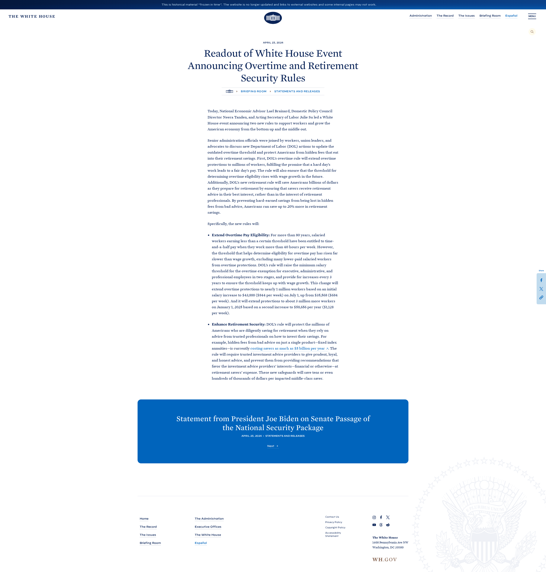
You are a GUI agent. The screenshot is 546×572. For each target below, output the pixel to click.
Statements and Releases (297, 91)
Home (144, 518)
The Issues (466, 15)
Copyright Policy (335, 527)
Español (511, 15)
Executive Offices (208, 526)
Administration (421, 15)
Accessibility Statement (333, 534)
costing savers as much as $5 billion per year (287, 348)
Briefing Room (490, 15)
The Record (445, 15)
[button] (541, 297)
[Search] (532, 31)
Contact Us (332, 517)
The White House (208, 534)
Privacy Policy (333, 522)
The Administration (209, 518)
